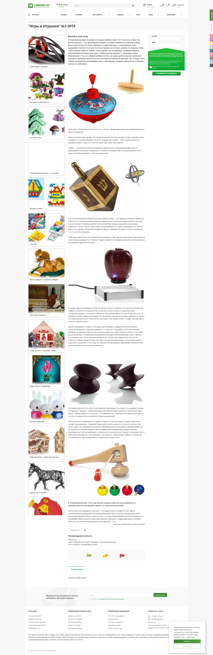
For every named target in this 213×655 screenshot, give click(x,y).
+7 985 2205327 (157, 616)
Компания (32, 611)
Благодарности (34, 628)
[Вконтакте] (211, 47)
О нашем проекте (35, 616)
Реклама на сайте (115, 625)
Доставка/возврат (75, 628)
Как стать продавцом (116, 616)
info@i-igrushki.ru (158, 619)
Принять (187, 641)
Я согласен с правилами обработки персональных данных (166, 67)
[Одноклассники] (211, 43)
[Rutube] (211, 39)
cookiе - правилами (187, 637)
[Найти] (133, 5)
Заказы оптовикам (75, 619)
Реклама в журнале (115, 622)
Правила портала (34, 619)
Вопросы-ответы (74, 616)
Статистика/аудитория (37, 625)
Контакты (152, 622)
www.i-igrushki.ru (100, 635)
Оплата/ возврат (74, 625)
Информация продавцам (118, 611)
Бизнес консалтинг (115, 628)
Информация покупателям (79, 611)
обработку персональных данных (112, 599)
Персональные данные (36, 622)
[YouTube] (211, 36)
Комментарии (77, 569)
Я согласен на (107, 599)
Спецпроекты (113, 619)
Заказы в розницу (74, 622)
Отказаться (187, 646)
